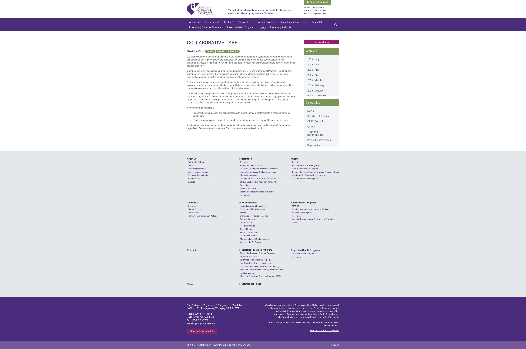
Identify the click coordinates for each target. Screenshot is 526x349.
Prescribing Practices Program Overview (257, 253)
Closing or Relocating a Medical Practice (257, 192)
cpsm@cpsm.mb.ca (318, 13)
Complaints (243, 22)
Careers (191, 182)
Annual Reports (194, 179)
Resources (296, 216)
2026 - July (313, 59)
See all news (323, 42)
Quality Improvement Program (305, 169)
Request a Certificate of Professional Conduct (260, 179)
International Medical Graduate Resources (258, 172)
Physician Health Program (240, 27)
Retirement (245, 195)
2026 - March (314, 80)
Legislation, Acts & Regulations (253, 206)
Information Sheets (248, 236)
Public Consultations (249, 232)
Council (191, 165)
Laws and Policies (265, 22)
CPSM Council (315, 121)
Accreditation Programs (293, 22)
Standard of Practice (227, 51)
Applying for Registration (251, 165)
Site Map (334, 345)
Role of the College (196, 162)
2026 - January (315, 90)
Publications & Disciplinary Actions (202, 216)
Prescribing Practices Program (205, 27)
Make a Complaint (196, 209)
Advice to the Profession (250, 242)
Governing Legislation (197, 169)
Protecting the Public (280, 27)
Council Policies (246, 222)
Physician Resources (249, 256)
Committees (193, 213)
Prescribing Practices (319, 140)
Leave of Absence (248, 188)
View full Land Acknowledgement (324, 331)
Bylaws (243, 213)
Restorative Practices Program (305, 165)
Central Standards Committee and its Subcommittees (315, 172)
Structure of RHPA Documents (253, 209)
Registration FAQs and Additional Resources (259, 169)
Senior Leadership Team (198, 172)
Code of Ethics (246, 229)
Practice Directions (248, 219)
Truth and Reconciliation (315, 133)
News (263, 27)
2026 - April (313, 75)
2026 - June (313, 64)
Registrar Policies (247, 226)
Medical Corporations (249, 175)
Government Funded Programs (305, 179)
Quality (227, 22)
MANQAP (296, 206)
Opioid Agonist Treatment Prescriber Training (259, 266)
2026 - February (315, 85)
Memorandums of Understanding (254, 239)
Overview (244, 162)
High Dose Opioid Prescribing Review (255, 263)
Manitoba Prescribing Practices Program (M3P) (260, 276)
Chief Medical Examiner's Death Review (257, 260)
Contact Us (317, 22)
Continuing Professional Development (308, 175)
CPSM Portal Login (319, 2)
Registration (211, 22)
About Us (194, 22)
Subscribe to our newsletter (202, 331)
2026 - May (313, 69)
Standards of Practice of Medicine (255, 216)
